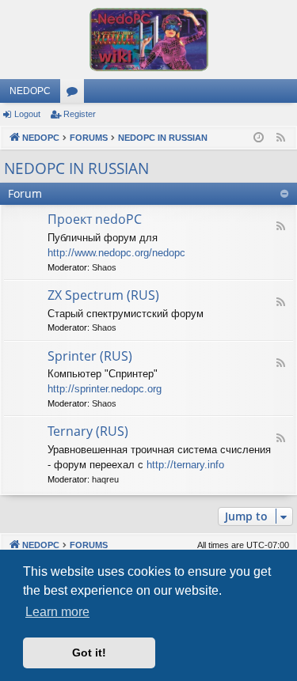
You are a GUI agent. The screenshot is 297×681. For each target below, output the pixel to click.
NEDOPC (30, 90)
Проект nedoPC (95, 219)
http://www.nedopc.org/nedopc (116, 253)
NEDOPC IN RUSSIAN (76, 168)
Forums (75, 94)
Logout (27, 114)
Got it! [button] (89, 652)
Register (79, 114)
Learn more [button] (57, 612)
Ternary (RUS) (88, 431)
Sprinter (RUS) (90, 356)
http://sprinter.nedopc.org (105, 389)
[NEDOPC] (148, 39)
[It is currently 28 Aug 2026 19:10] (258, 138)
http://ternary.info (185, 465)
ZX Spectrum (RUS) (103, 295)
